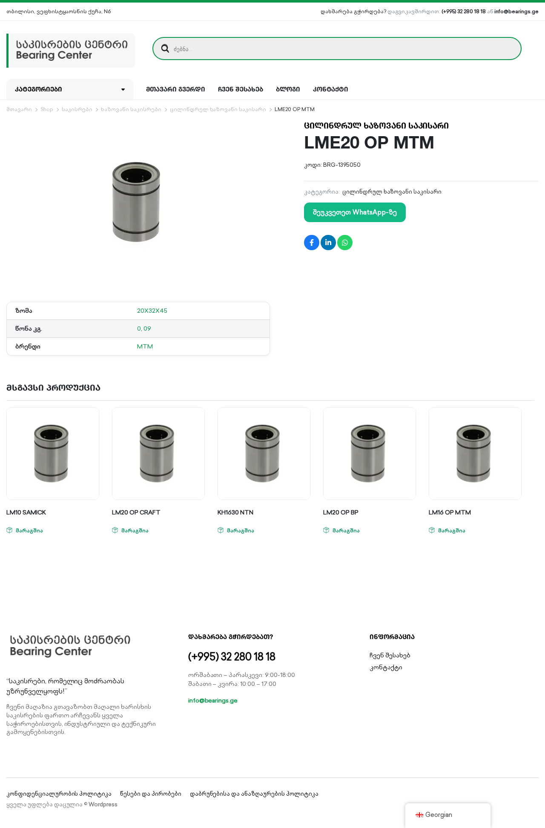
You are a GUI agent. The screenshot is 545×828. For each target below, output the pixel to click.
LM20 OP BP (341, 512)
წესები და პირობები (150, 794)
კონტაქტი (331, 89)
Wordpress (103, 804)
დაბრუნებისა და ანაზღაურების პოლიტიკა (254, 794)
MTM (145, 346)
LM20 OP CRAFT (136, 512)
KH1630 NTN (235, 512)
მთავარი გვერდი (176, 89)
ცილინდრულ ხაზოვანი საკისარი (218, 109)
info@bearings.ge (516, 11)
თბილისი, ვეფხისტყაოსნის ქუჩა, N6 (58, 11)
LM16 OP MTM (450, 512)
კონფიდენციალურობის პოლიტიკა (59, 794)
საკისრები (77, 109)
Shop (46, 109)
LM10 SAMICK (26, 512)
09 (147, 328)
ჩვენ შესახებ (240, 89)
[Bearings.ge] (70, 48)
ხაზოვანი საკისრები (131, 109)
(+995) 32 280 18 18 (463, 11)
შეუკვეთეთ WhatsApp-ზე (354, 212)
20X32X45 (152, 310)
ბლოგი (288, 89)
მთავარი (19, 109)
